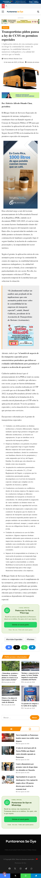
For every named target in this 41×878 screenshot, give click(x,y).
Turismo (5, 28)
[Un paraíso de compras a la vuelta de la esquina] (30, 693)
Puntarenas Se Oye (20, 863)
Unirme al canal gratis (20, 625)
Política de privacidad (10, 850)
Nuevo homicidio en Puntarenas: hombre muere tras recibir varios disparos (27, 738)
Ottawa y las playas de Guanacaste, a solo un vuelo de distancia (9, 700)
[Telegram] (32, 647)
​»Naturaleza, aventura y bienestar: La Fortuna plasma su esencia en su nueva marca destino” (10, 676)
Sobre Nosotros (22, 850)
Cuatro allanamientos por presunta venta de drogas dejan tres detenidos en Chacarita (27, 767)
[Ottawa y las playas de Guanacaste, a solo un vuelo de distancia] (11, 691)
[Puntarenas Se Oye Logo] (15, 11)
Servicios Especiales (14, 639)
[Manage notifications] (4, 873)
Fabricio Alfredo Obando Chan (12, 58)
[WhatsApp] (24, 647)
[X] (16, 647)
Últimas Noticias (31, 850)
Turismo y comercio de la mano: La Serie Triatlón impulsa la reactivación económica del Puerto (30, 676)
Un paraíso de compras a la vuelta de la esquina (29, 704)
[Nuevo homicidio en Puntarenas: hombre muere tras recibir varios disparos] (8, 737)
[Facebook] (8, 647)
